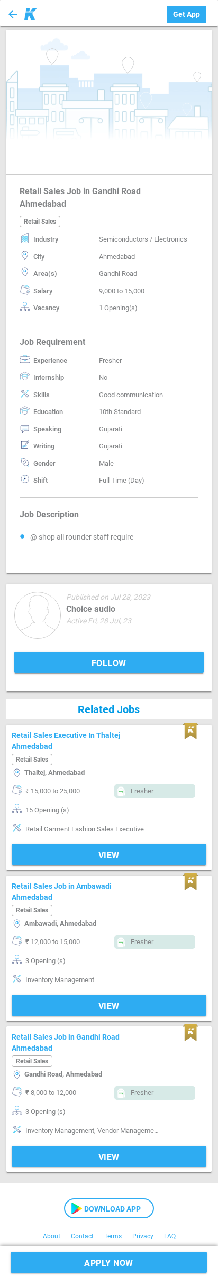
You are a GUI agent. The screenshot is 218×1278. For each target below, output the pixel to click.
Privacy (142, 1236)
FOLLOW (109, 663)
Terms (113, 1236)
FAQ (170, 1236)
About (51, 1236)
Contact (82, 1236)
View (109, 855)
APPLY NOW (108, 1263)
